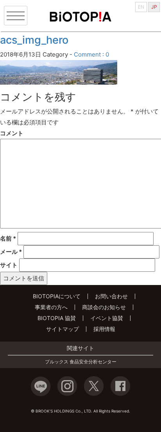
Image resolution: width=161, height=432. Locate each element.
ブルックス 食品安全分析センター (80, 361)
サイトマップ (62, 329)
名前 (8, 238)
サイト (9, 265)
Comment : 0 (91, 54)
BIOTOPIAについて (56, 296)
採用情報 (104, 329)
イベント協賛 (106, 318)
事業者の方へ (51, 307)
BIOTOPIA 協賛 (57, 318)
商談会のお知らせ (104, 307)
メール (11, 251)
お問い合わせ (111, 296)
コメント (11, 133)
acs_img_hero (34, 40)
